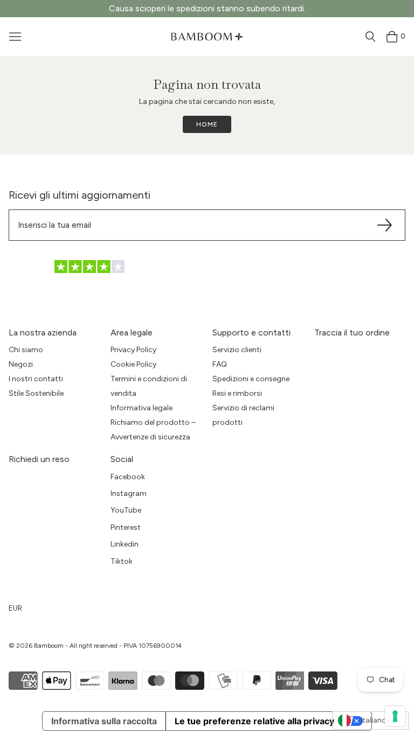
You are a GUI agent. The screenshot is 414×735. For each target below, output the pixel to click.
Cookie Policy (133, 364)
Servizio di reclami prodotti (243, 415)
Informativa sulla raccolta (104, 721)
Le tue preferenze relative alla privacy (254, 721)
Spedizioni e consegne (250, 378)
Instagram (129, 493)
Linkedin (125, 544)
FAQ (219, 364)
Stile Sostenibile (36, 393)
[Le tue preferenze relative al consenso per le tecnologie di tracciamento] (395, 716)
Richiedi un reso (39, 459)
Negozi (21, 364)
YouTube (126, 510)
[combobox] (370, 720)
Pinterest (126, 527)
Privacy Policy (133, 349)
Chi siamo (26, 349)
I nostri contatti (36, 378)
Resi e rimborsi (237, 393)
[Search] (370, 36)
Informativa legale (141, 407)
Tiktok (122, 561)
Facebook (128, 476)
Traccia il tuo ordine (352, 332)
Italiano (374, 720)
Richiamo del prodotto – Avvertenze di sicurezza (153, 430)
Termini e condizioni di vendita (149, 386)
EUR (15, 608)
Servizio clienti (236, 349)
